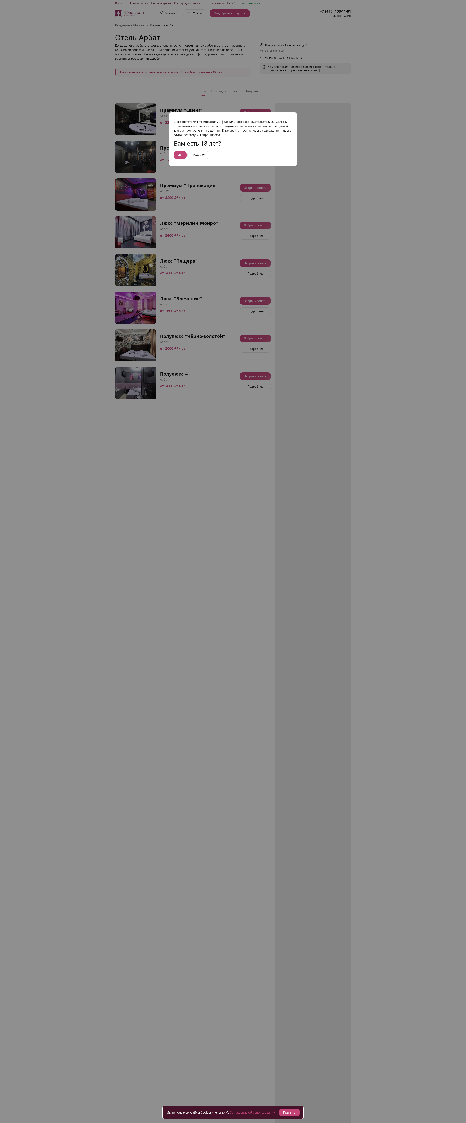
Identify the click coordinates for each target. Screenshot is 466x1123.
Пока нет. (198, 155)
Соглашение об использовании (252, 1112)
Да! (180, 155)
